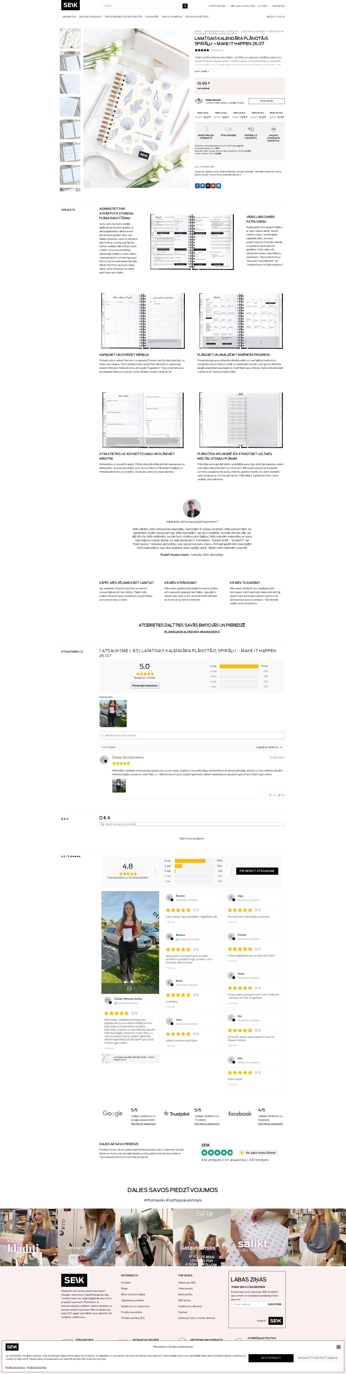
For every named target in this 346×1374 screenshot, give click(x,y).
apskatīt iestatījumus (318, 1358)
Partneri (183, 1312)
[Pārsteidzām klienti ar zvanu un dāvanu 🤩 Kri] (317, 1237)
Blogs (124, 1288)
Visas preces (185, 1288)
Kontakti (126, 1283)
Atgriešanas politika (132, 1300)
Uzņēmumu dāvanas (190, 1306)
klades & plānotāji (227, 172)
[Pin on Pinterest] (213, 185)
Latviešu (263, 6)
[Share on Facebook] (197, 185)
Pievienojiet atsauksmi (145, 685)
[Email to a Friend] (208, 185)
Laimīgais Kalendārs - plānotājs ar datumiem (255, 172)
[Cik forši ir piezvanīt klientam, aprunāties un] (29, 1237)
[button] (338, 1347)
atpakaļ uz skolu (212, 172)
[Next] (182, 108)
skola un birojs (216, 175)
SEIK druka (184, 1300)
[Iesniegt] (185, 6)
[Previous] (90, 108)
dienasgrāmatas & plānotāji (222, 31)
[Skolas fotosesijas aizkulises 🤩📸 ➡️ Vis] (202, 1237)
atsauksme (217, 50)
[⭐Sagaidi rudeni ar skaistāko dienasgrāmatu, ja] (144, 1237)
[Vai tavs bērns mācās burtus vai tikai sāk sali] (259, 1237)
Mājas (198, 31)
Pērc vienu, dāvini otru (243, 6)
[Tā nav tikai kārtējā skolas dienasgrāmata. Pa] (86, 1237)
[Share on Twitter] (202, 185)
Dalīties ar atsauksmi (143, 1124)
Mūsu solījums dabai (133, 1294)
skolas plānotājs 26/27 (223, 34)
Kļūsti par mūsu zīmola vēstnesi (196, 1318)
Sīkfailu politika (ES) (133, 1318)
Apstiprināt (271, 1358)
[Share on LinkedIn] (218, 185)
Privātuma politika (15, 1367)
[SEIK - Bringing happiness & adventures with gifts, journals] (79, 6)
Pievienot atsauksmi (257, 871)
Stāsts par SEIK (217, 6)
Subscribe (275, 1304)
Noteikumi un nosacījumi (135, 1306)
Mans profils (185, 1294)
